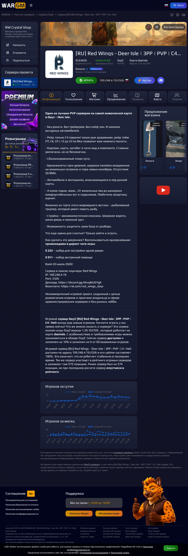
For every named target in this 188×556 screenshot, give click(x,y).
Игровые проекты (88, 531)
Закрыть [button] (171, 548)
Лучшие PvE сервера (112, 534)
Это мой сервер (174, 27)
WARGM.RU (31, 528)
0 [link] (87, 68)
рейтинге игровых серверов (111, 360)
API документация (109, 513)
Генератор (84, 534)
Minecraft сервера (133, 536)
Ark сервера (153, 528)
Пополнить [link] (96, 69)
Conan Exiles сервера (134, 534)
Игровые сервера (87, 528)
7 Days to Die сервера (157, 534)
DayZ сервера (154, 531)
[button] (31, 5)
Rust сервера (131, 531)
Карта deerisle (139, 60)
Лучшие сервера (110, 528)
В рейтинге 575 (83, 63)
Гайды (91, 536)
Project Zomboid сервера (158, 536)
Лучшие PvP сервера (112, 531)
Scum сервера (131, 528)
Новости (84, 536)
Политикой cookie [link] (120, 552)
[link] (163, 190)
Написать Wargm (79, 513)
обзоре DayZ (76, 338)
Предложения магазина (156, 113)
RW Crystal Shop (18, 27)
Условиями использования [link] (94, 552)
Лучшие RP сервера (111, 536)
